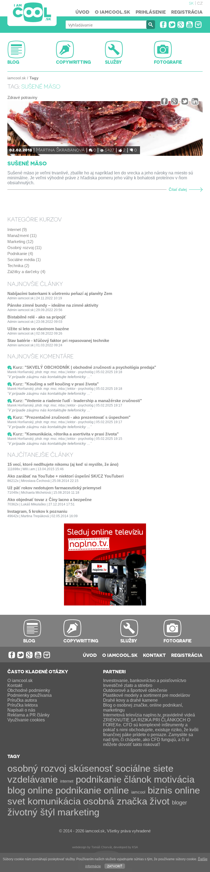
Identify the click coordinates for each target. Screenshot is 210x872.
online (116, 790)
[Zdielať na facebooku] (164, 101)
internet (66, 781)
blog (16, 790)
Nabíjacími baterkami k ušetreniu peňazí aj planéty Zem (59, 293)
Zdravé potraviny (22, 97)
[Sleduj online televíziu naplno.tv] (105, 604)
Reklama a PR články (28, 715)
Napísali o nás (21, 710)
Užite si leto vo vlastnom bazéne (38, 328)
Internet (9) (17, 229)
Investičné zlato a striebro (127, 685)
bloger (179, 803)
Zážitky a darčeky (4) (26, 271)
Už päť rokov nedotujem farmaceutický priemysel (54, 487)
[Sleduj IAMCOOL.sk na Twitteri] (172, 24)
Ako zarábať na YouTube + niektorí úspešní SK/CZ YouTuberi (65, 476)
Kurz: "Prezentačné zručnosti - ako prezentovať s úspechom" (71, 417)
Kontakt (154, 655)
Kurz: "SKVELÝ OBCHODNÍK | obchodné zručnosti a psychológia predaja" (84, 367)
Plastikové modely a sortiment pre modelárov (146, 695)
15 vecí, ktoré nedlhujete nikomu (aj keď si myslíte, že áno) (62, 464)
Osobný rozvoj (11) (24, 247)
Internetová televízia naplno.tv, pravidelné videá (149, 715)
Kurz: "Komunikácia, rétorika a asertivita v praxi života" (66, 434)
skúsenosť (91, 768)
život (160, 801)
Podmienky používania (29, 695)
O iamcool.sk (112, 11)
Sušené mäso (27, 163)
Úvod (82, 11)
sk (191, 2)
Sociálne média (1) (24, 259)
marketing (78, 812)
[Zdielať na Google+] (175, 101)
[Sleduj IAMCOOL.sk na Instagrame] (198, 24)
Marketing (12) (20, 241)
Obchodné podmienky (28, 690)
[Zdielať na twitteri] (185, 101)
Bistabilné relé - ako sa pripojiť (36, 317)
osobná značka (115, 801)
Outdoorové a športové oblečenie (135, 690)
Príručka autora (22, 700)
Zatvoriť (114, 866)
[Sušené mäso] (105, 128)
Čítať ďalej (178, 190)
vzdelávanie (32, 779)
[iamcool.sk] (32, 13)
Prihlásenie (151, 11)
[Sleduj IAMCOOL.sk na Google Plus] (180, 24)
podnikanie (98, 779)
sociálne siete (144, 768)
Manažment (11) (22, 235)
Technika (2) (18, 265)
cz (200, 2)
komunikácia (54, 801)
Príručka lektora (22, 705)
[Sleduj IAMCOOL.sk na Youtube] (189, 24)
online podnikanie (64, 790)
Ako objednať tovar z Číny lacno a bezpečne (49, 499)
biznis (160, 790)
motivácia (174, 779)
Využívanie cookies (26, 720)
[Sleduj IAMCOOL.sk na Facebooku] (163, 24)
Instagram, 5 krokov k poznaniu (37, 511)
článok (137, 779)
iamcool (138, 792)
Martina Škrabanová (60, 149)
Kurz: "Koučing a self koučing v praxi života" (56, 384)
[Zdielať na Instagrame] (195, 101)
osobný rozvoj (36, 768)
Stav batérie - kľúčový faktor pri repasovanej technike (58, 340)
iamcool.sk (16, 78)
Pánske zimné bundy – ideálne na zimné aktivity (52, 305)
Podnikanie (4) (20, 253)
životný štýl (31, 812)
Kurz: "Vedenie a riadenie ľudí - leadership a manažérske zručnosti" (77, 400)
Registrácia (187, 11)
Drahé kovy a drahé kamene (130, 700)
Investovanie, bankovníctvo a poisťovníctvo (144, 680)
